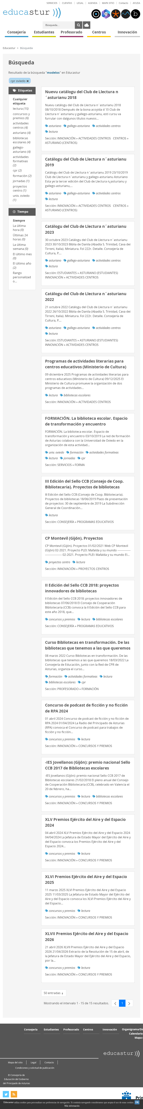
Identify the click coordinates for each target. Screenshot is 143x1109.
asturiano (22, 133)
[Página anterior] (115, 1003)
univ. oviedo (56, 452)
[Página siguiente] (129, 1003)
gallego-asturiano (22, 149)
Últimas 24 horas (20, 237)
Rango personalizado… (22, 277)
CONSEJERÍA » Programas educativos (85, 522)
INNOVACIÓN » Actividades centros (84, 138)
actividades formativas (21, 161)
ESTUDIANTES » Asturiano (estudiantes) (87, 273)
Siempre (19, 220)
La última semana (20, 247)
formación (22, 176)
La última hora (19, 228)
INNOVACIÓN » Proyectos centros (83, 569)
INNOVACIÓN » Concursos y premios (84, 746)
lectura (21, 109)
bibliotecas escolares (22, 140)
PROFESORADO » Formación (78, 689)
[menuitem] (52, 3)
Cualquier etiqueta (20, 101)
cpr (17, 170)
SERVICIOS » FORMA (71, 465)
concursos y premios (21, 116)
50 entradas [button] (55, 994)
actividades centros (21, 125)
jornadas (21, 181)
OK (137, 1102)
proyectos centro (20, 188)
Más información (72, 1106)
